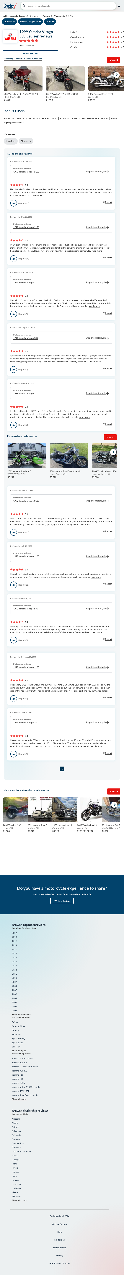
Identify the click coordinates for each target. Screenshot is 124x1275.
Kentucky (16, 1184)
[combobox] (11, 141)
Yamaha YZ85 (18, 1083)
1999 (48, 21)
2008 (14, 986)
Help (59, 1232)
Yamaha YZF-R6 (19, 1062)
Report (108, 202)
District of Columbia (21, 1151)
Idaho (14, 1163)
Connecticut (18, 1143)
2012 (14, 969)
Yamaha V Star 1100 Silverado (26, 1087)
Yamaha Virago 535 (29, 21)
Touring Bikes (18, 1026)
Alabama (16, 1118)
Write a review (30, 53)
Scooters (16, 1046)
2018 (14, 945)
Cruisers (8, 21)
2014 (14, 961)
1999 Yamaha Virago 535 (25, 338)
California (16, 1135)
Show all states (19, 1200)
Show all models (19, 1099)
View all (114, 60)
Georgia (16, 1159)
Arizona (15, 1127)
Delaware (16, 1147)
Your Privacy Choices (59, 1263)
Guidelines (59, 1239)
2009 (14, 982)
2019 (14, 941)
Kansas (15, 1180)
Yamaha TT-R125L (20, 1091)
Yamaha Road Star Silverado (25, 1095)
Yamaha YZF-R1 (19, 1070)
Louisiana (16, 1188)
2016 (14, 953)
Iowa (14, 1176)
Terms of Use (59, 1247)
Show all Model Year (21, 1014)
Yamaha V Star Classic (22, 1058)
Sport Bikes (17, 1042)
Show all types (19, 1050)
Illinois (15, 1167)
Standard (16, 1034)
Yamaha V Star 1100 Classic (25, 1066)
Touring (15, 1030)
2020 (14, 937)
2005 (14, 998)
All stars (24, 141)
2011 (14, 973)
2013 (14, 965)
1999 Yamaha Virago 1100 (26, 171)
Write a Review (62, 901)
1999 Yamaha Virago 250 (25, 722)
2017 (14, 949)
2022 (14, 933)
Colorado (16, 1139)
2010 (14, 978)
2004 (14, 1002)
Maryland (16, 1196)
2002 (14, 1010)
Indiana (15, 1172)
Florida (15, 1155)
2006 (14, 994)
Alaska (15, 1123)
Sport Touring (18, 1038)
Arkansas (16, 1131)
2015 (14, 957)
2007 (14, 990)
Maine (15, 1192)
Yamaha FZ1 (17, 1079)
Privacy (59, 1255)
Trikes (15, 1022)
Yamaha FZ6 (17, 1074)
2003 (14, 1006)
